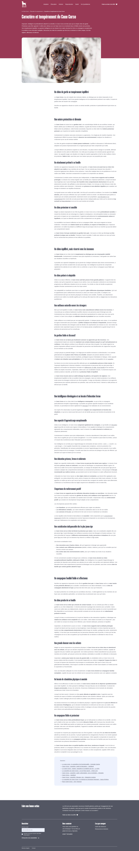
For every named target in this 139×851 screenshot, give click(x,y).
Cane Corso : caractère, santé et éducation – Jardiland (78, 766)
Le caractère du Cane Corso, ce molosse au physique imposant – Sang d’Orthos (85, 779)
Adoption (46, 4)
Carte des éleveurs (100, 826)
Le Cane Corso (25, 11)
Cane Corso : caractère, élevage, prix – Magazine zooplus (79, 777)
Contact (33, 848)
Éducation (54, 4)
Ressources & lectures (101, 829)
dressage (85, 406)
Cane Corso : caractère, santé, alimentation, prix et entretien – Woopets (83, 773)
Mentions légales (25, 848)
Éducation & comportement (36, 11)
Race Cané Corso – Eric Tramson (72, 781)
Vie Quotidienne (85, 4)
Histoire (61, 4)
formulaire (69, 834)
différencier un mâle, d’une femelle (95, 367)
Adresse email (25, 827)
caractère (110, 359)
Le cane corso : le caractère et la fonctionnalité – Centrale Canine (81, 764)
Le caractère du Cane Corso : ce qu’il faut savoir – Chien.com (80, 771)
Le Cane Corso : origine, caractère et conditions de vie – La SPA (80, 768)
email (64, 834)
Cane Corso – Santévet (69, 775)
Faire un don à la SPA (108, 4)
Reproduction (69, 4)
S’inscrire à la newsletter (29, 838)
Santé (77, 4)
